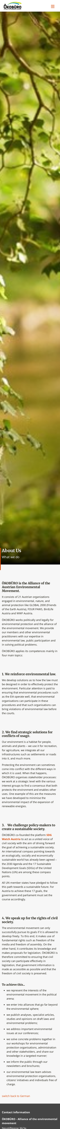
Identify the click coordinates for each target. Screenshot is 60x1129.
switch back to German (16, 1096)
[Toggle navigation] (52, 6)
